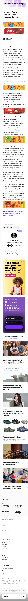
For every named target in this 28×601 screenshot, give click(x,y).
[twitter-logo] (5, 519)
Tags (3, 573)
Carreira (4, 555)
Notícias (4, 528)
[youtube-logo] (10, 519)
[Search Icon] (19, 596)
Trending (4, 542)
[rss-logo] (12, 519)
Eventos (4, 553)
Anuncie (4, 533)
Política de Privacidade (7, 568)
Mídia (3, 551)
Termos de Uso (6, 570)
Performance (5, 548)
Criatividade (5, 557)
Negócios (4, 544)
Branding (4, 546)
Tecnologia (5, 559)
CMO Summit (5, 531)
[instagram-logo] (3, 519)
